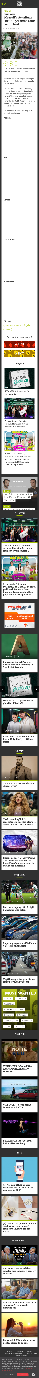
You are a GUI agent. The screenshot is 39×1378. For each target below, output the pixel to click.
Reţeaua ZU (20, 1351)
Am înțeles (24, 1375)
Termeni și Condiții (21, 1356)
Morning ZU (19, 481)
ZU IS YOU (8, 11)
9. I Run (7, 1026)
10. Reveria (19, 1026)
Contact (29, 1351)
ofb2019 (30, 325)
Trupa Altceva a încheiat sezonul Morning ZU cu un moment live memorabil (16, 424)
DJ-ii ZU (9, 1351)
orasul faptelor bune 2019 (14, 325)
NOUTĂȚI (19, 751)
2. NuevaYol (21, 998)
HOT (21, 344)
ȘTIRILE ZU (19, 875)
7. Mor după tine (11, 1020)
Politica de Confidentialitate (13, 1353)
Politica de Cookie (31, 1353)
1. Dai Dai (8, 998)
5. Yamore (8, 1015)
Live (5, 4)
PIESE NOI (19, 1034)
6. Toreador (22, 1015)
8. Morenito (27, 1020)
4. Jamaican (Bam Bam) (14, 1009)
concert (7, 329)
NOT (20, 353)
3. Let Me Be (9, 1004)
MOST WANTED (20, 993)
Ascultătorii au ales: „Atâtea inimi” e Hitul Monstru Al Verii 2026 (18, 497)
